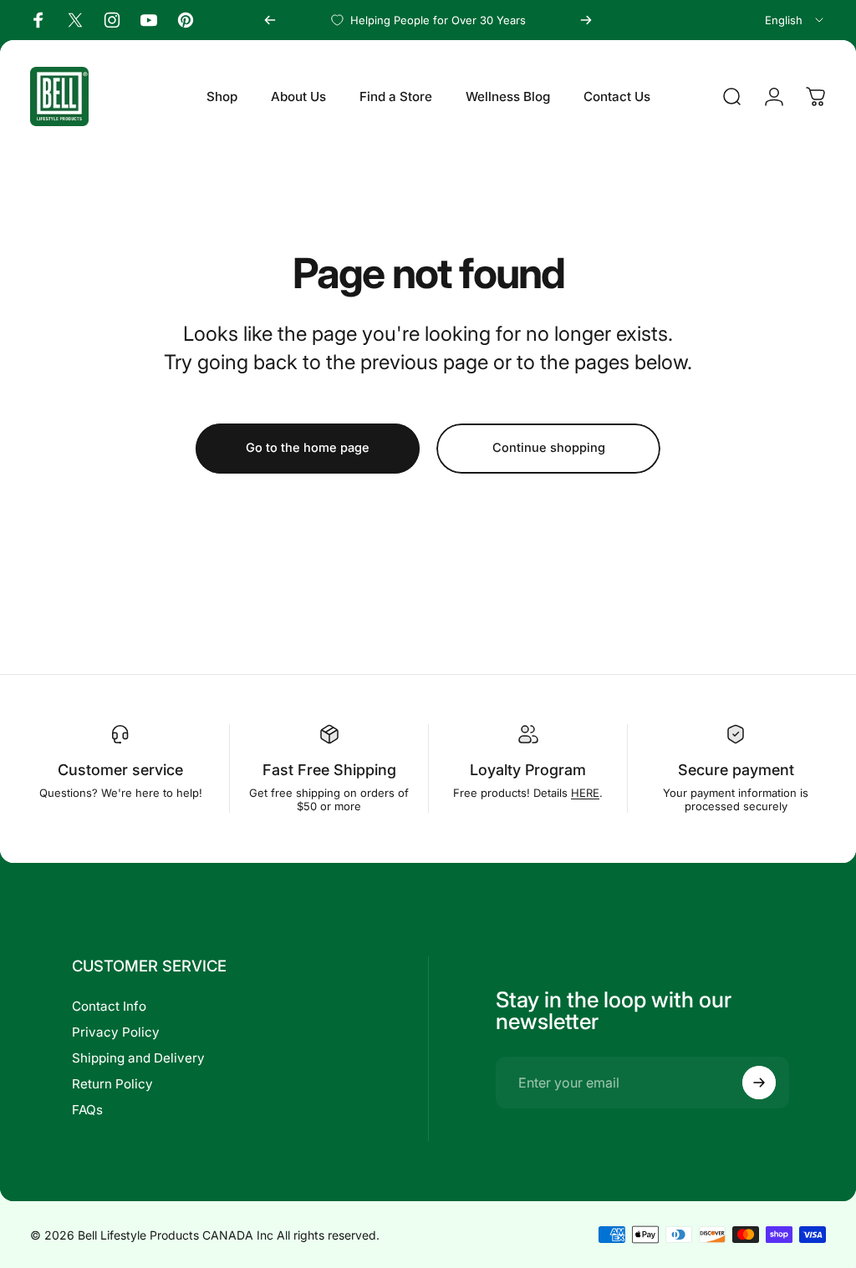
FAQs (87, 1110)
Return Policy (112, 1084)
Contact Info (109, 1006)
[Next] (586, 20)
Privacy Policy (116, 1032)
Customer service (120, 770)
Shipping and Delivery (138, 1058)
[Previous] (270, 20)
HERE (585, 792)
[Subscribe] (759, 1082)
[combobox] (795, 20)
